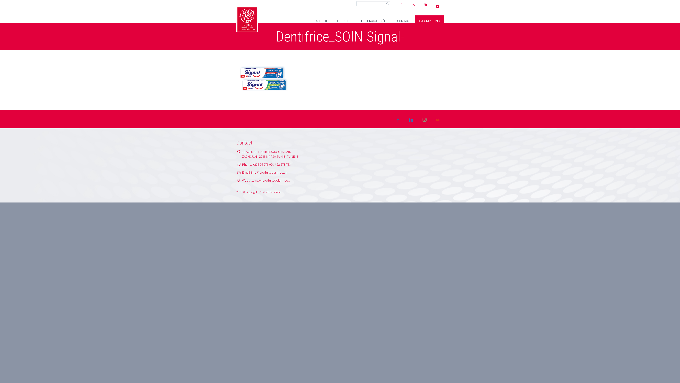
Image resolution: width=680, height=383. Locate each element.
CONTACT (404, 21)
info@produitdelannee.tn (269, 172)
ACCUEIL (322, 21)
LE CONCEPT (344, 21)
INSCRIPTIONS (429, 21)
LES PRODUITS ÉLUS (375, 21)
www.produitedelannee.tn (273, 180)
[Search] (387, 3)
